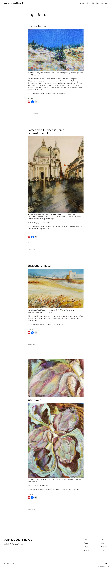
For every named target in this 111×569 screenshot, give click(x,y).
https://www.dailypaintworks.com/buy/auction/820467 (46, 324)
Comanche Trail (37, 26)
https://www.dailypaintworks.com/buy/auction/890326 (46, 93)
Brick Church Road (39, 265)
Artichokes (34, 400)
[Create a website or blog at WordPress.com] (106, 564)
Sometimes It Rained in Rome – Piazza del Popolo (47, 131)
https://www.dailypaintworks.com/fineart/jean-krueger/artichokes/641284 (53, 489)
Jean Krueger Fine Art (13, 3)
